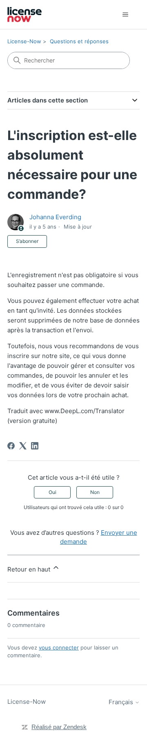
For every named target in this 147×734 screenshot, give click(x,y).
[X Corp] (23, 445)
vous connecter (59, 647)
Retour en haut (29, 569)
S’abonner (27, 241)
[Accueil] (24, 14)
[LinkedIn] (34, 445)
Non (95, 492)
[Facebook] (11, 445)
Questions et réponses (79, 41)
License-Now (24, 41)
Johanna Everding (55, 217)
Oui (52, 492)
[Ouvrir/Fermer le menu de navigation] (125, 14)
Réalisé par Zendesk (59, 726)
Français (122, 701)
